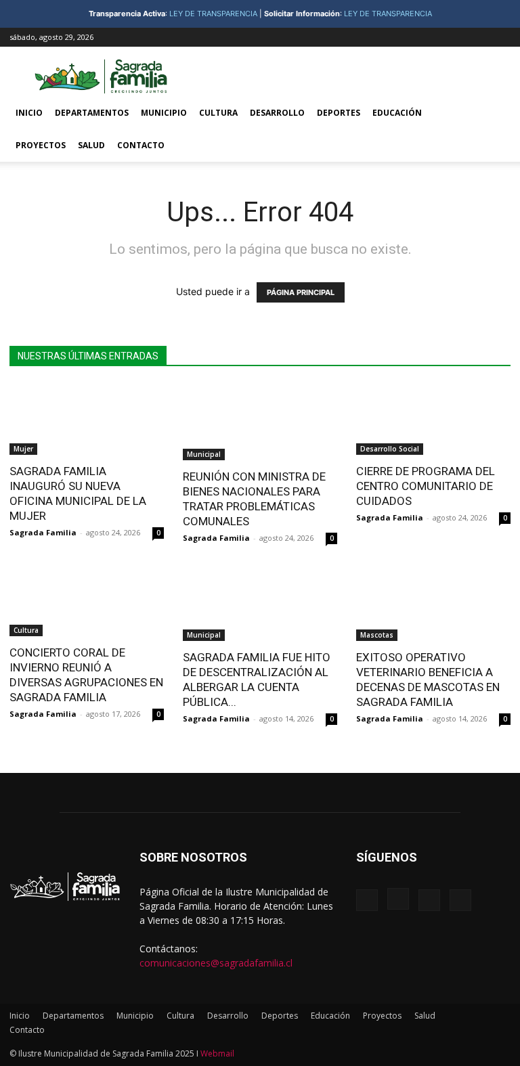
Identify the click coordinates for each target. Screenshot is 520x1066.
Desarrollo (277, 112)
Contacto (141, 145)
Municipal (204, 454)
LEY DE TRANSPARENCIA (213, 13)
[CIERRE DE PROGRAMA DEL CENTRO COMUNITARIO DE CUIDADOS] (433, 419)
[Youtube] (500, 37)
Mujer (23, 448)
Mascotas (376, 635)
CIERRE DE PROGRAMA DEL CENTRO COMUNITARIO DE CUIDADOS (427, 486)
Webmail (217, 1053)
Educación (397, 112)
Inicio (29, 112)
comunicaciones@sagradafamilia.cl (215, 962)
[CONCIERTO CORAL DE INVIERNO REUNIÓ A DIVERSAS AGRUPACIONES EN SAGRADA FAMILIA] (86, 600)
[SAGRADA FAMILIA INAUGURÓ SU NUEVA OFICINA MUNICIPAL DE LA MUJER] (86, 419)
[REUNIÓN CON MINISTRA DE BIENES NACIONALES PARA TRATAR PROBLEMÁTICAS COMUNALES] (260, 422)
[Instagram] (456, 37)
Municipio (164, 112)
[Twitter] (478, 37)
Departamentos (92, 112)
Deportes (338, 112)
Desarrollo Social (389, 448)
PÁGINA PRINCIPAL (300, 292)
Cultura (218, 112)
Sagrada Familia (43, 532)
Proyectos (41, 145)
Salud (91, 145)
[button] (494, 113)
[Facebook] (433, 37)
